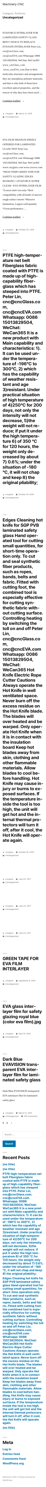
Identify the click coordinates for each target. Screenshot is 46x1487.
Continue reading (13, 100)
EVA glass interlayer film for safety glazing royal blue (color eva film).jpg (22, 1014)
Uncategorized (12, 117)
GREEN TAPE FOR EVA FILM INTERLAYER (21, 963)
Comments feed (14, 1458)
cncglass (9, 113)
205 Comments (30, 1116)
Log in (7, 1449)
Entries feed (11, 1454)
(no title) (9, 1164)
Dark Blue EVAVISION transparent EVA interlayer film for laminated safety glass (22, 1069)
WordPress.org (13, 1463)
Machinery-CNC (13, 4)
